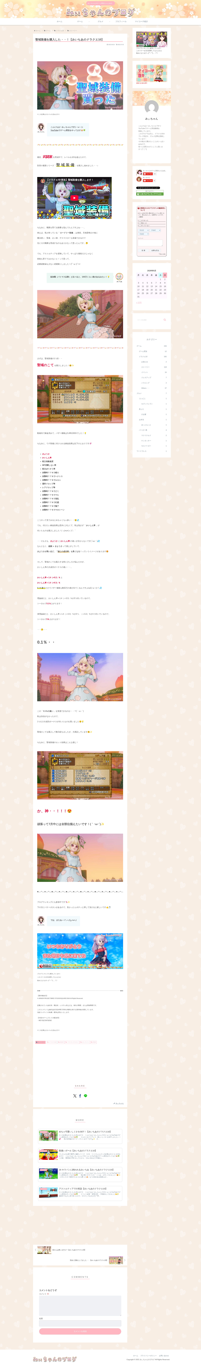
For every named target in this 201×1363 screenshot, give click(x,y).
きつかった (144, 220)
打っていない (145, 225)
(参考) (141, 217)
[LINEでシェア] (85, 1096)
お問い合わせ (164, 1356)
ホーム (135, 1356)
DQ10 (62, 1042)
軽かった (144, 223)
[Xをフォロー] (149, 155)
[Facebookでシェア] (80, 1096)
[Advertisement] (80, 52)
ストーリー (41, 1042)
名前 (41, 1319)
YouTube (55, 130)
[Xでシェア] (74, 1096)
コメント (44, 1294)
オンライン (85, 1042)
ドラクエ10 (52, 1042)
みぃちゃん (151, 118)
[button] (165, 319)
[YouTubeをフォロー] (154, 155)
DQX (94, 1042)
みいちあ (163, 254)
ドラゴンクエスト (73, 1042)
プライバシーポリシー (148, 1356)
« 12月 (139, 303)
